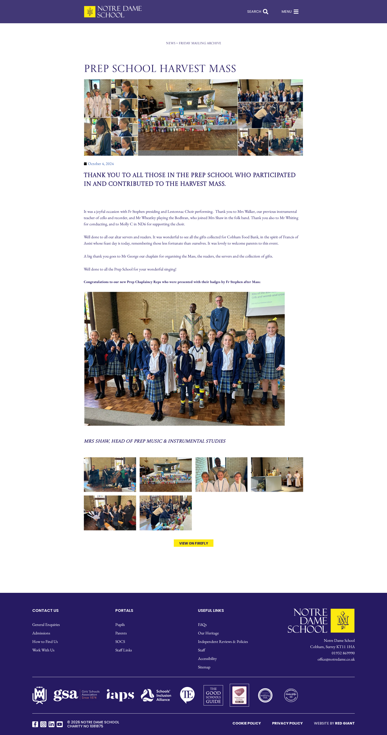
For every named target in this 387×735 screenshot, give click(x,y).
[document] (193, 367)
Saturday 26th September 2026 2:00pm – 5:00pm (193, 374)
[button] (259, 245)
